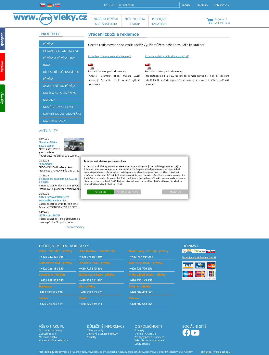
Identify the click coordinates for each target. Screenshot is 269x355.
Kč (105, 5)
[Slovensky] (57, 4)
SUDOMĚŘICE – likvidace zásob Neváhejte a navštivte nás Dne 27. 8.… (60, 169)
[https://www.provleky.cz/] (50, 19)
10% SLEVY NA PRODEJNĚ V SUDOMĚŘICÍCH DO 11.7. (54, 198)
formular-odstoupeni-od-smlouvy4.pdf (167, 56)
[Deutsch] (49, 4)
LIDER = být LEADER (49, 215)
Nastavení (175, 192)
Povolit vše (100, 192)
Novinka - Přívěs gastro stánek (48, 144)
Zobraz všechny (75, 227)
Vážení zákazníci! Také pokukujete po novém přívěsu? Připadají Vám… (59, 220)
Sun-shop (206, 351)
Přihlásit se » (221, 5)
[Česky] (42, 4)
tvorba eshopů (221, 351)
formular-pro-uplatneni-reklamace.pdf (109, 56)
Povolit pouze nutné (127, 192)
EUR (111, 5)
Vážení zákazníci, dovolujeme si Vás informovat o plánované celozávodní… (60, 187)
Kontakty (203, 5)
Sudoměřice (45, 164)
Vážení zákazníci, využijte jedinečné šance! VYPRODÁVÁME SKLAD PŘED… (59, 205)
